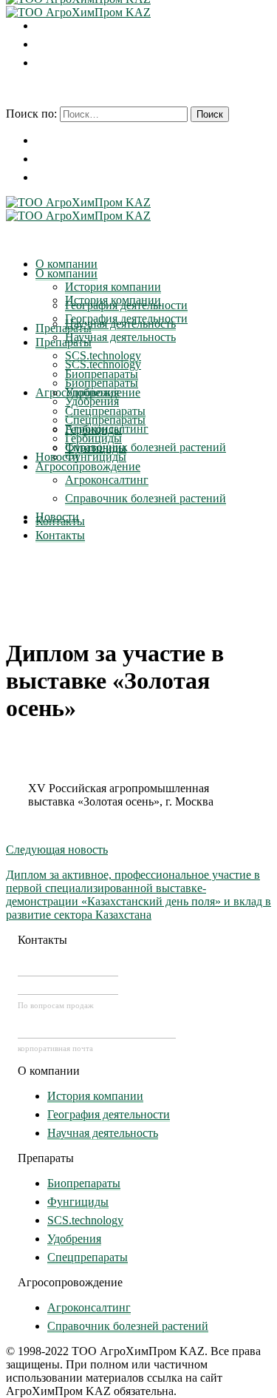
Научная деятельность (102, 1133)
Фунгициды (78, 1201)
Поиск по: (31, 113)
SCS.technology (85, 1220)
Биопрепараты (83, 1183)
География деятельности (108, 1114)
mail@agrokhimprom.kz (97, 1030)
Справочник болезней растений (127, 1326)
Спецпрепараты (87, 1257)
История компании (95, 1096)
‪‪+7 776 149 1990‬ (68, 986)
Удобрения (74, 1238)
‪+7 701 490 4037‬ (68, 967)
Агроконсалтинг (89, 1307)
